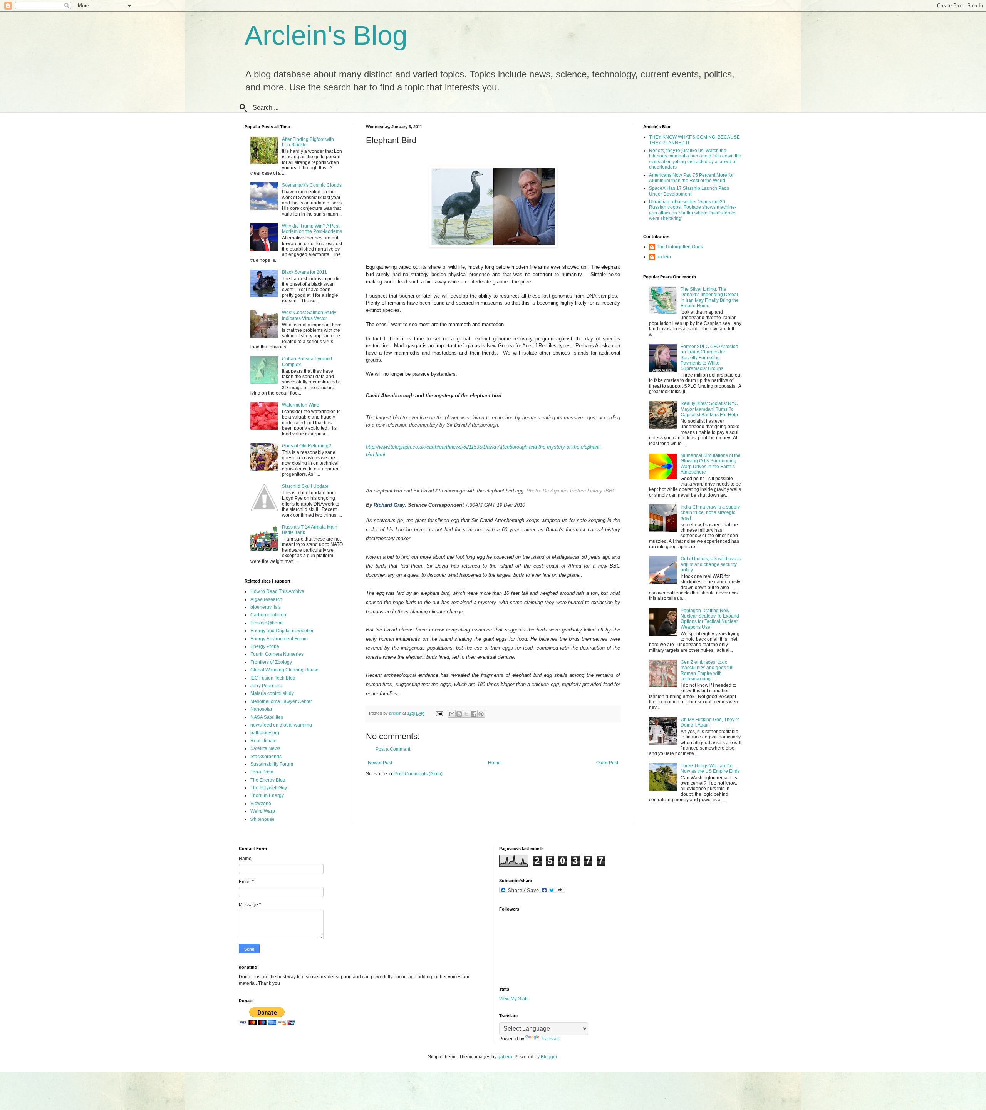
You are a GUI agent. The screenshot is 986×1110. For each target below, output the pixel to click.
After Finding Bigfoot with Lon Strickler (308, 142)
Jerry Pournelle (266, 685)
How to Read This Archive (277, 591)
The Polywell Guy (268, 787)
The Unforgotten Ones (680, 246)
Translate (550, 1038)
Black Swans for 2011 (304, 272)
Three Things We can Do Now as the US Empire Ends (710, 768)
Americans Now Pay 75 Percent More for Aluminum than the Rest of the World (691, 177)
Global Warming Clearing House (284, 670)
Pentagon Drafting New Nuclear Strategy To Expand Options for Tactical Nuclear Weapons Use (710, 619)
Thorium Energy (267, 795)
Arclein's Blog (326, 35)
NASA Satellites (266, 717)
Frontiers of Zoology (271, 662)
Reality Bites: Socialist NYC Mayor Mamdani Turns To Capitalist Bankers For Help (709, 409)
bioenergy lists (265, 607)
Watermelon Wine (300, 405)
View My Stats (513, 998)
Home (494, 762)
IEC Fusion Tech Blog (272, 678)
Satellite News (265, 748)
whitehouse (262, 819)
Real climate (263, 740)
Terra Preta (261, 772)
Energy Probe (264, 646)
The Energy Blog (267, 780)
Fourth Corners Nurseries (277, 654)
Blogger (549, 1057)
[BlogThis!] (459, 714)
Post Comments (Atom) (418, 774)
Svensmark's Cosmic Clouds (312, 185)
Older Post (607, 762)
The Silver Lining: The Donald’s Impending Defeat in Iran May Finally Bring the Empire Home (710, 297)
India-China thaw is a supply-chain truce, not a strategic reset (711, 512)
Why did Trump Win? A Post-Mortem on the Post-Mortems (312, 228)
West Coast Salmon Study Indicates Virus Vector (309, 315)
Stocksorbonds (266, 756)
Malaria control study (272, 693)
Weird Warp (262, 811)
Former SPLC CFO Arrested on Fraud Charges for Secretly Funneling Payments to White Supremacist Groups (709, 358)
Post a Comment (393, 749)
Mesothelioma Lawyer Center (281, 701)
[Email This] (452, 714)
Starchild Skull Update (305, 486)
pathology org (264, 732)
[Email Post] (439, 713)
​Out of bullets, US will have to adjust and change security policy (711, 564)
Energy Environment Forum (279, 638)
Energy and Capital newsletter (282, 630)
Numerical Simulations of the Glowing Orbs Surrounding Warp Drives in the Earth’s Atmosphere (711, 464)
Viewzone (260, 803)
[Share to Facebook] (474, 714)
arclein (664, 257)
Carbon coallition (268, 615)
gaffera (505, 1057)
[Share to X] (466, 714)
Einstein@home (267, 623)
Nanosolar (261, 709)
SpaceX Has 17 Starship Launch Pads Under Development (689, 191)
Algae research (266, 599)
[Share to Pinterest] (481, 714)
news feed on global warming (281, 725)
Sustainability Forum (271, 764)
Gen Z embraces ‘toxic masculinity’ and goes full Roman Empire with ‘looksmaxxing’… (707, 670)
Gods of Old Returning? (306, 446)
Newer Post (380, 762)
